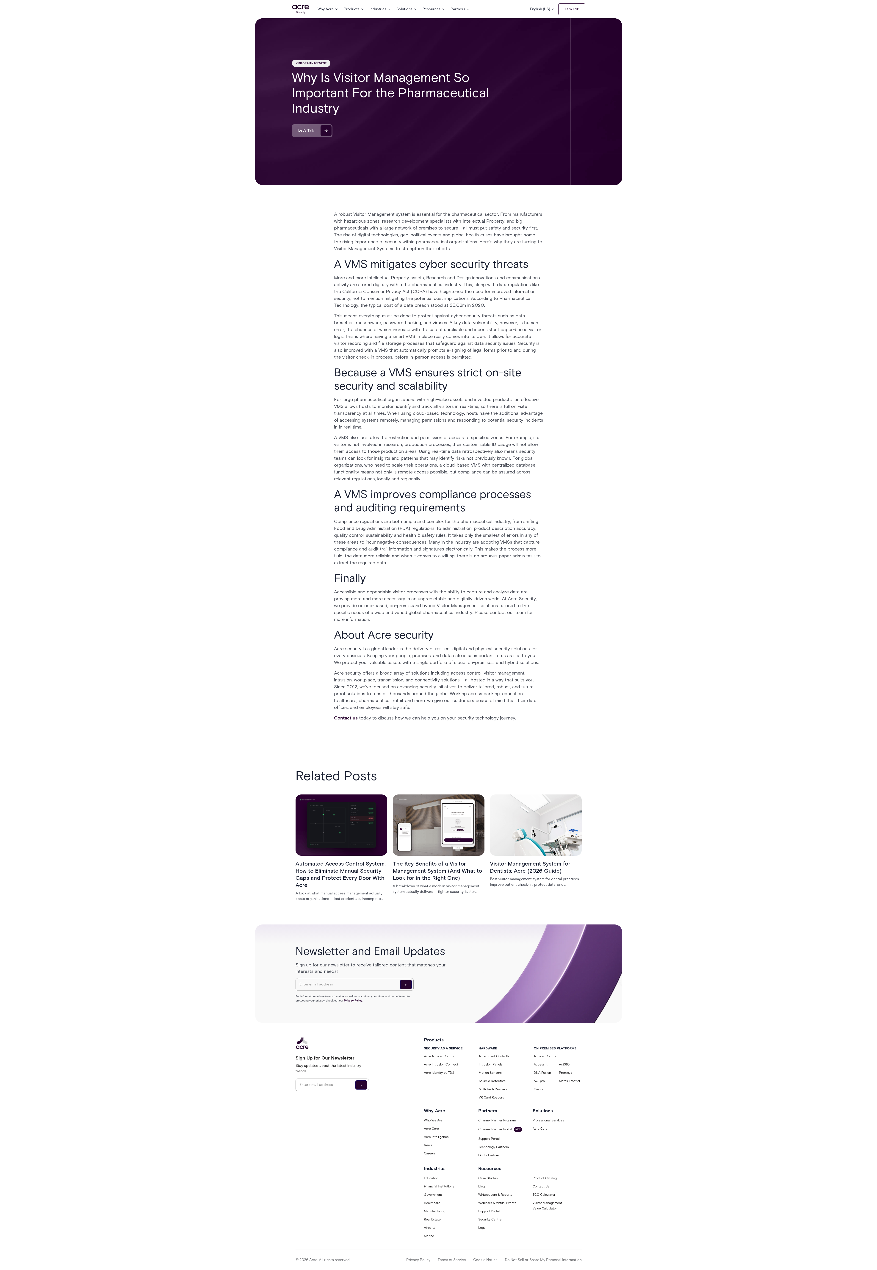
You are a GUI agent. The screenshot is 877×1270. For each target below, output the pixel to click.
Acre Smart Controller (495, 1056)
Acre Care (540, 1129)
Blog (481, 1186)
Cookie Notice (485, 1260)
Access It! (541, 1064)
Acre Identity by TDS (439, 1073)
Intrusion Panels (490, 1064)
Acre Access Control (439, 1056)
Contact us (346, 718)
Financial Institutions (439, 1186)
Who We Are (433, 1120)
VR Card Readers (491, 1097)
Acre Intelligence (436, 1137)
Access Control (545, 1056)
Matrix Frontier (569, 1081)
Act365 (564, 1064)
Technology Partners (493, 1147)
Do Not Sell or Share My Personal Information (543, 1260)
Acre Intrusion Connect (441, 1064)
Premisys (565, 1073)
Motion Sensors (490, 1073)
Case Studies (488, 1178)
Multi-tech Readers (493, 1089)
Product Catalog (545, 1178)
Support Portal (489, 1139)
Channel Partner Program (497, 1120)
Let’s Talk (572, 9)
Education (431, 1178)
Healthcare (432, 1203)
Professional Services (548, 1120)
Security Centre (489, 1219)
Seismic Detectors (492, 1081)
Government (433, 1195)
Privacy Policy (418, 1260)
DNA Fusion (542, 1073)
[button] (328, 9)
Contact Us (541, 1186)
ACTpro (539, 1081)
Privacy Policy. (353, 1000)
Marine (429, 1236)
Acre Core (431, 1129)
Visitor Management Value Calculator (547, 1205)
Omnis (538, 1089)
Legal (482, 1228)
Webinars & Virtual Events (497, 1203)
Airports (429, 1228)
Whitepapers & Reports (495, 1195)
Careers (430, 1153)
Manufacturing (434, 1211)
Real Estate (432, 1219)
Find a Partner (488, 1155)
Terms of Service (452, 1260)
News (428, 1145)
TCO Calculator (544, 1195)
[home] (300, 9)
